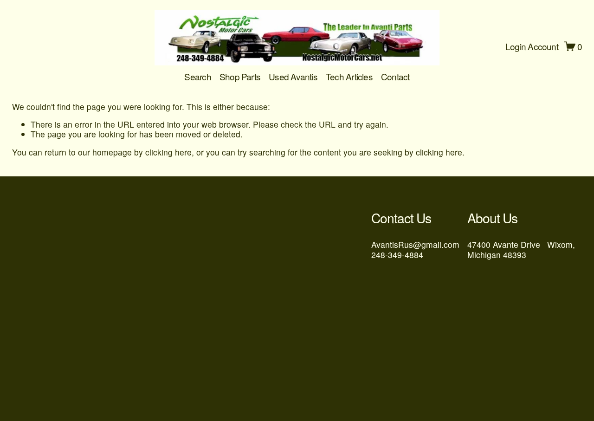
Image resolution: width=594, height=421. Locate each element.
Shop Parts (240, 76)
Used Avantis (293, 76)
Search (197, 76)
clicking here (168, 152)
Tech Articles (349, 76)
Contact (395, 76)
